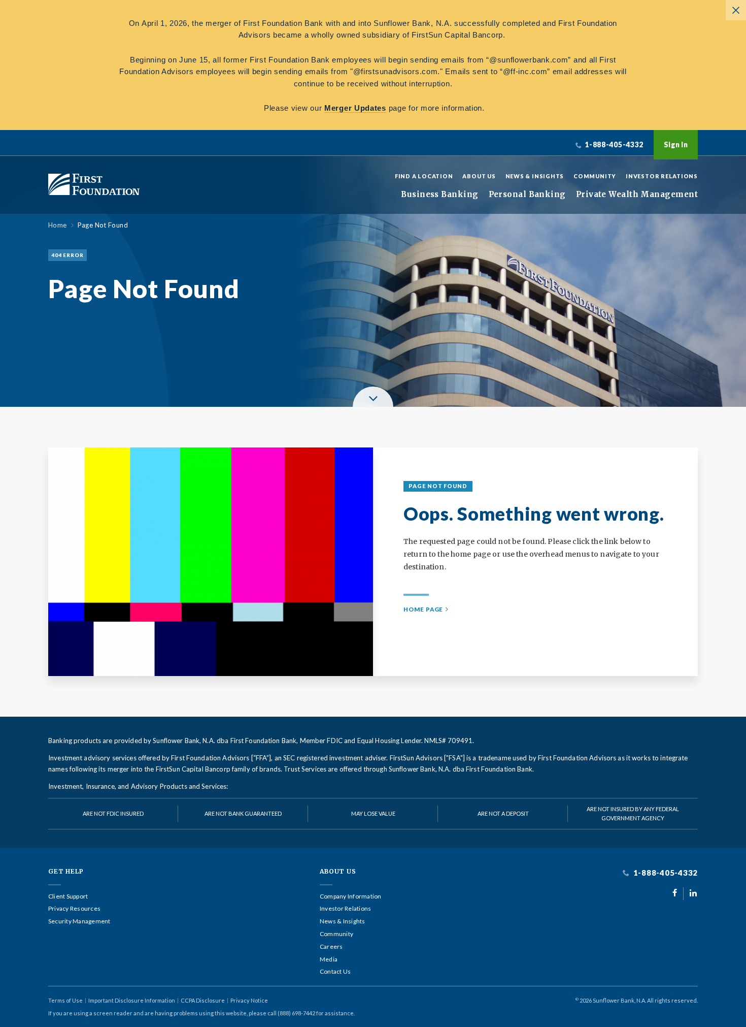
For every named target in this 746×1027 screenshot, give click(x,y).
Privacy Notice (249, 1000)
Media (328, 959)
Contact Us (335, 971)
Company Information (351, 896)
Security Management (79, 921)
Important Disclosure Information (131, 1000)
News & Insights (534, 176)
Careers (331, 946)
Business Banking (439, 194)
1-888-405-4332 (664, 873)
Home (57, 225)
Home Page (423, 609)
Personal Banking (527, 194)
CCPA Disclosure (203, 1000)
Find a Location (424, 176)
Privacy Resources (74, 908)
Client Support (68, 896)
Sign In (676, 144)
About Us (478, 176)
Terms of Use (65, 1000)
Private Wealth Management (637, 194)
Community (594, 176)
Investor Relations (662, 176)
